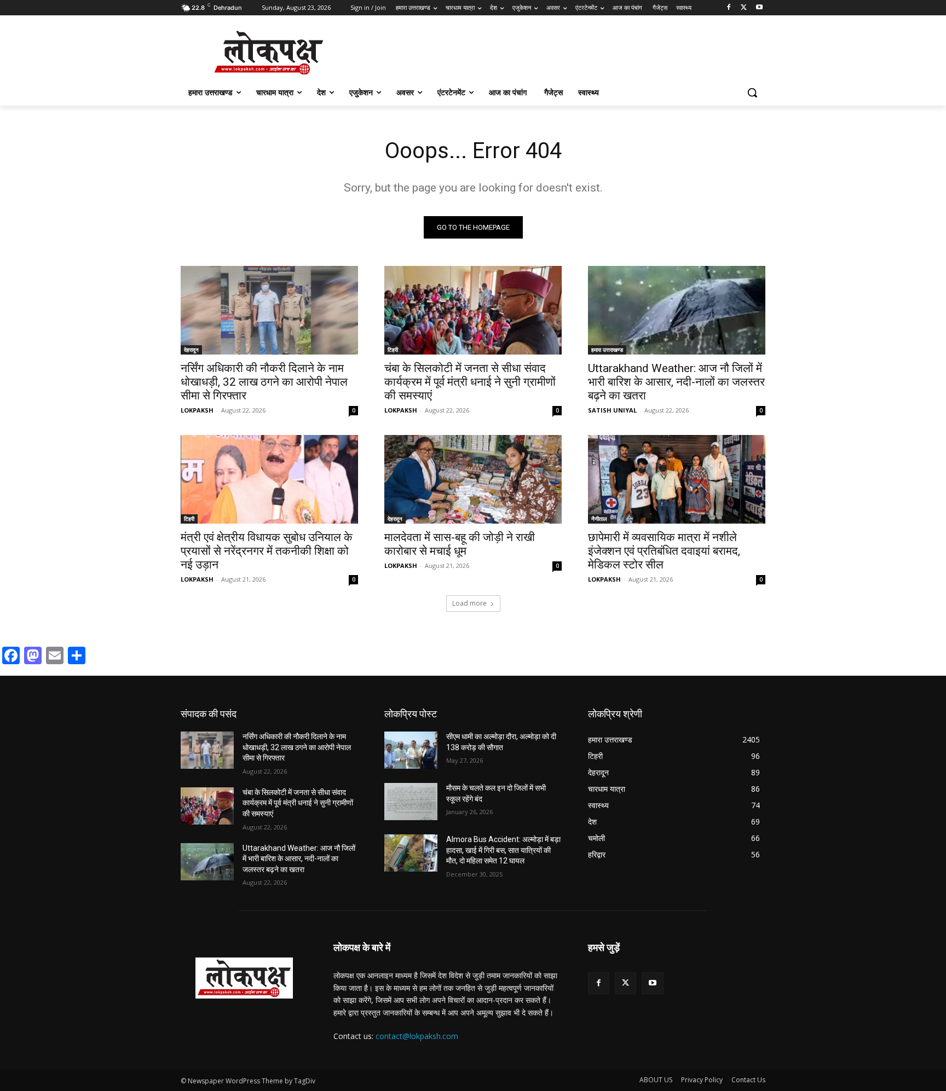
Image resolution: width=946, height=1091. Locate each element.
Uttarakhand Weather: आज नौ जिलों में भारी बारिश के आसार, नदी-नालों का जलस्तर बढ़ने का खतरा (676, 382)
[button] (752, 92)
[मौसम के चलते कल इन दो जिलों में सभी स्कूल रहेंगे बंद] (410, 801)
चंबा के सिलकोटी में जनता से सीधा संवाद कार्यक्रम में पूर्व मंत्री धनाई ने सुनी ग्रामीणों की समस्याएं (470, 382)
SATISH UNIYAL (612, 410)
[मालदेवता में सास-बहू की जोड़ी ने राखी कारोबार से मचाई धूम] (473, 479)
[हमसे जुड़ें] (676, 963)
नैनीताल (599, 519)
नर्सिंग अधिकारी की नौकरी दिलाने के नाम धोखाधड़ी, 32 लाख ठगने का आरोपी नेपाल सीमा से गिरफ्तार (264, 382)
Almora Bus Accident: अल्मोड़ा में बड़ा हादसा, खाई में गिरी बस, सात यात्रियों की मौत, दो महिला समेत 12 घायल (503, 850)
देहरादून (191, 349)
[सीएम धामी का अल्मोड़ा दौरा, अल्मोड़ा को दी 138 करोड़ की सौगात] (410, 750)
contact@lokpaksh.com (417, 1036)
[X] (743, 8)
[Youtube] (759, 8)
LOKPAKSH (197, 410)
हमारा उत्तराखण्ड (607, 349)
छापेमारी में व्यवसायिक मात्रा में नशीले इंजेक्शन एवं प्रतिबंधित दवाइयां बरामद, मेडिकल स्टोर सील (664, 551)
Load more (469, 603)
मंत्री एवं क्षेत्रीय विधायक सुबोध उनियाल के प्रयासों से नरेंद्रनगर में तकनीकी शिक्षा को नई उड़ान (267, 551)
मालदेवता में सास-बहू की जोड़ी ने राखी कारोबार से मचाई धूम (459, 544)
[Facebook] (729, 8)
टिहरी (393, 349)
